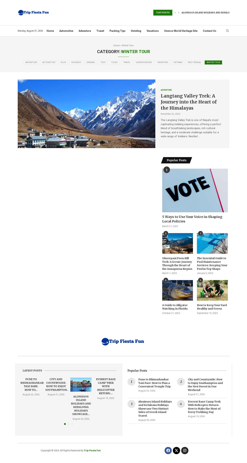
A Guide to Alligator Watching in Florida (175, 307)
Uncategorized (144, 62)
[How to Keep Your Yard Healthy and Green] (212, 290)
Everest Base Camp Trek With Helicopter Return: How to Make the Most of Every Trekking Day (204, 407)
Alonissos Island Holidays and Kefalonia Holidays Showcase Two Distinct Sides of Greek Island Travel (155, 408)
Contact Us (209, 30)
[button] (175, 13)
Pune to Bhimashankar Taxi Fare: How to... (32, 384)
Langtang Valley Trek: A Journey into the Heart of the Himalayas (189, 102)
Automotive (66, 30)
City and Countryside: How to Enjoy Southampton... (57, 384)
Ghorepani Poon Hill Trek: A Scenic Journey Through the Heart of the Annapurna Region (177, 264)
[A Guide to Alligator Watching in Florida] (177, 290)
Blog (63, 62)
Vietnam (178, 62)
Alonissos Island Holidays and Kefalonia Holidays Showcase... (81, 405)
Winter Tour (213, 62)
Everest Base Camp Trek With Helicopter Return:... (106, 386)
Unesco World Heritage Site (180, 30)
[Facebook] (168, 450)
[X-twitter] (176, 450)
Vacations (153, 30)
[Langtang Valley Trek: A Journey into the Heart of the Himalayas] (86, 113)
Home (50, 30)
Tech (103, 62)
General (90, 62)
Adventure (85, 30)
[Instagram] (184, 450)
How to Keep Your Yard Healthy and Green (212, 307)
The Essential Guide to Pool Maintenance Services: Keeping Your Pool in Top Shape (212, 264)
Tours (114, 62)
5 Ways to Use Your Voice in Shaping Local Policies (192, 219)
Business (76, 62)
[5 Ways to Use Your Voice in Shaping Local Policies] (195, 190)
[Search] (227, 30)
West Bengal (194, 62)
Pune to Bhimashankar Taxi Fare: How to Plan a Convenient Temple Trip (154, 383)
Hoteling (136, 30)
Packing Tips (117, 30)
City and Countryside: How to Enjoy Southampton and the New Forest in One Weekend (205, 385)
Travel (100, 30)
